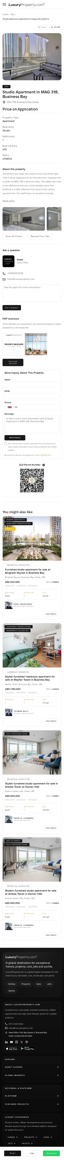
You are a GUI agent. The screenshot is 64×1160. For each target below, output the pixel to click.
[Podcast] (26, 1042)
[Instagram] (16, 1042)
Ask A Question (11, 308)
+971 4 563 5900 (15, 1024)
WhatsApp (51, 1153)
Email (7, 391)
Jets (49, 984)
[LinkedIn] (6, 1042)
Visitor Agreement (42, 455)
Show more (8, 201)
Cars (38, 984)
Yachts (11, 990)
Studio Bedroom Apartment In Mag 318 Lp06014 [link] (26, 19)
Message (9, 413)
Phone (7, 402)
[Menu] (4, 4)
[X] (21, 1042)
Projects (26, 984)
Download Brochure (13, 362)
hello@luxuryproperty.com (21, 1028)
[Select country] (10, 407)
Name (7, 379)
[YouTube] (11, 1042)
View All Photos (48, 75)
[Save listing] (57, 520)
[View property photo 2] (24, 219)
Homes (11, 984)
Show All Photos (14, 236)
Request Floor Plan (40, 236)
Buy (12, 14)
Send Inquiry (15, 438)
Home (5, 14)
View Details (51, 614)
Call (32, 1153)
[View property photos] (32, 56)
